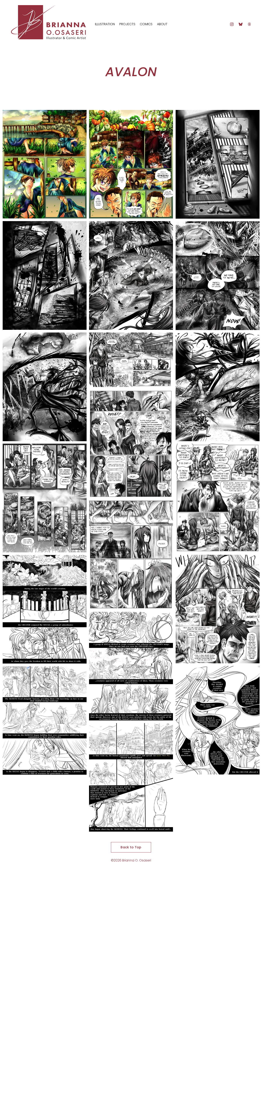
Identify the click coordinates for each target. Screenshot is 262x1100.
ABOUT (162, 24)
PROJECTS (127, 24)
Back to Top (131, 847)
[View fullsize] (45, 164)
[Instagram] (232, 24)
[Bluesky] (240, 24)
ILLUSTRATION (105, 24)
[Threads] (249, 24)
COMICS (146, 24)
